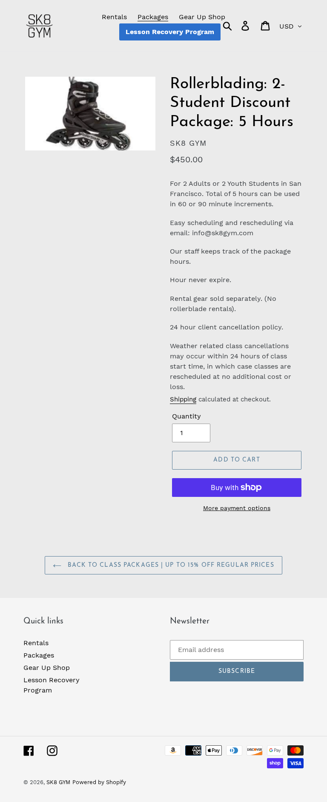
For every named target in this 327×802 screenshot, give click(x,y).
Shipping (183, 399)
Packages (38, 655)
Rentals (36, 643)
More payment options (236, 508)
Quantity (186, 416)
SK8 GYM (58, 782)
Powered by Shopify (99, 782)
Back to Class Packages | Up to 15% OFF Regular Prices (170, 565)
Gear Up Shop (46, 668)
